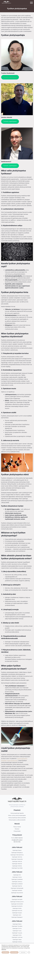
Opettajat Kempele (17, 899)
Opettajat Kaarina (17, 886)
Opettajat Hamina (17, 857)
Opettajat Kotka (17, 908)
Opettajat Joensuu (17, 881)
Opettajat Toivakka (17, 926)
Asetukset (23, 952)
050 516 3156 (17, 842)
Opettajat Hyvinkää (17, 868)
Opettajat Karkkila (17, 890)
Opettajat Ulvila (17, 935)
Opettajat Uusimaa (17, 937)
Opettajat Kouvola (17, 910)
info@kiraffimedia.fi (17, 840)
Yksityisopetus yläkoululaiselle (17, 820)
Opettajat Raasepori (17, 917)
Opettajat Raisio (17, 924)
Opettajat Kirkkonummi (17, 901)
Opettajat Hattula (17, 861)
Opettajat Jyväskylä (17, 883)
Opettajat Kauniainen (17, 892)
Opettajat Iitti (17, 875)
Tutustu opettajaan (10, 77)
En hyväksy (14, 952)
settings (4, 949)
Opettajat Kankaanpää (17, 888)
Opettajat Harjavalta (17, 859)
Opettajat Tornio (17, 928)
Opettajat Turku (17, 930)
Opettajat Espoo (17, 850)
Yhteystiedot (17, 831)
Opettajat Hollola (17, 866)
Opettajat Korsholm (17, 906)
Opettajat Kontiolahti (17, 904)
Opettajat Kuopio (17, 912)
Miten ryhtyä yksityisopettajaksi (17, 815)
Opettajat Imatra (17, 877)
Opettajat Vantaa (17, 941)
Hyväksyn (5, 952)
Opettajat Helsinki (17, 863)
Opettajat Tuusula (17, 933)
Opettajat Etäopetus (17, 852)
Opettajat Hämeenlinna (17, 855)
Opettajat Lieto (17, 915)
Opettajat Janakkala (17, 879)
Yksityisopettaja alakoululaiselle (17, 817)
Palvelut (17, 829)
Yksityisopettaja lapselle (17, 813)
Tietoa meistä (17, 826)
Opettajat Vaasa (17, 939)
